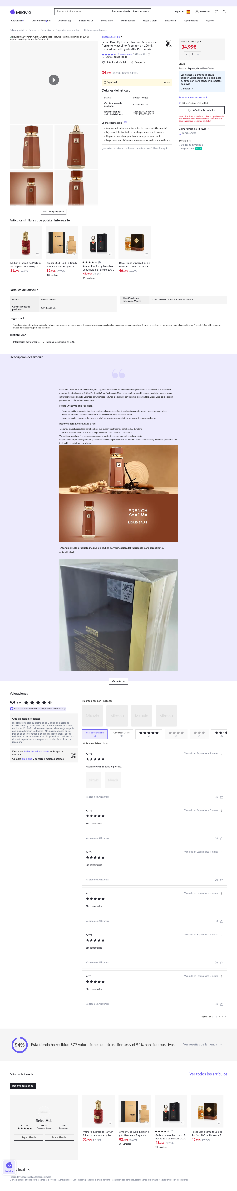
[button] (118, 1170)
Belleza (32, 30)
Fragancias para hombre (67, 30)
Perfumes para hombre (95, 30)
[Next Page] (225, 1017)
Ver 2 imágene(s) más (53, 212)
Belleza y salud (17, 30)
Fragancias (45, 30)
